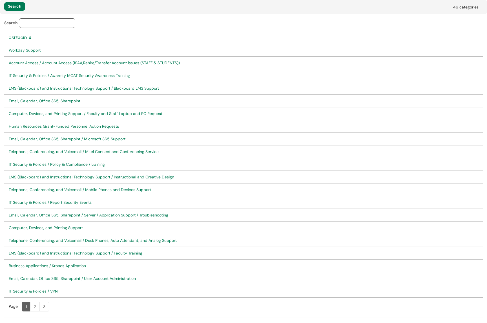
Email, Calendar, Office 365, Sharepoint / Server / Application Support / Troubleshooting (88, 215)
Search (11, 22)
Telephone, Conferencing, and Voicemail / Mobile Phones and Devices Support (80, 189)
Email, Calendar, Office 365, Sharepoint (44, 100)
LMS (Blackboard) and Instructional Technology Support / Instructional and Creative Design (91, 177)
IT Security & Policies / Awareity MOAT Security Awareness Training (69, 75)
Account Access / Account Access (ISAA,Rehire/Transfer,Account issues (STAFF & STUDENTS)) (94, 62)
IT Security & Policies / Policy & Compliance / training (57, 164)
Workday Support (25, 50)
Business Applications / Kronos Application (47, 265)
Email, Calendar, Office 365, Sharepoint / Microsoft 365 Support (67, 138)
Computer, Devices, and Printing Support (46, 227)
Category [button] (20, 38)
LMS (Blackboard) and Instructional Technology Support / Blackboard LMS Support (84, 88)
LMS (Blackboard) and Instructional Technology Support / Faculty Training (75, 253)
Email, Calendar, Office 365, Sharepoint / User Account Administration (72, 278)
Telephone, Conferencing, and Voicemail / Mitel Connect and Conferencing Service (84, 151)
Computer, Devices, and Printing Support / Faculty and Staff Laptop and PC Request (85, 113)
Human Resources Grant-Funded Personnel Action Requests (64, 126)
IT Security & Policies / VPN (33, 291)
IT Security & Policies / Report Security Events (50, 202)
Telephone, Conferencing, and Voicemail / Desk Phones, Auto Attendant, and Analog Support (93, 240)
